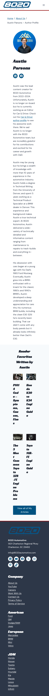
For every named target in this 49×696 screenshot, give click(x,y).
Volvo (10, 645)
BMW (10, 638)
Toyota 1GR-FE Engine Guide (29, 459)
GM (9, 619)
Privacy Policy (15, 600)
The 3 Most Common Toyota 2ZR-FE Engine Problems (16, 472)
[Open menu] (43, 5)
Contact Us (13, 596)
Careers (12, 590)
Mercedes (13, 635)
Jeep (10, 626)
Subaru (11, 668)
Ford (10, 616)
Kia (9, 675)
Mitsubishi (13, 685)
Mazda (11, 678)
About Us (12, 583)
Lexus (11, 682)
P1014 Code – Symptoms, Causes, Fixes (16, 404)
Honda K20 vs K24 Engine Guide (29, 400)
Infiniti (11, 689)
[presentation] (18, 377)
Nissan (11, 661)
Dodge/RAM (14, 622)
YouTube (12, 586)
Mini (10, 642)
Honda (11, 658)
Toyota (11, 665)
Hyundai (12, 671)
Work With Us (14, 593)
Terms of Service (16, 603)
